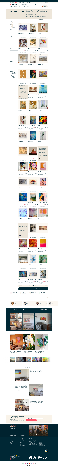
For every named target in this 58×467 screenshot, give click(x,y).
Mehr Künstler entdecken (44, 297)
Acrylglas (27, 16)
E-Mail (45, 6)
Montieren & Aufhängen (13, 435)
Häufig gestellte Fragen (13, 433)
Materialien (23, 6)
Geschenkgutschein (23, 435)
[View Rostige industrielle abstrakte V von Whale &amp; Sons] (15, 317)
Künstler (20, 6)
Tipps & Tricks (27, 6)
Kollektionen (15, 6)
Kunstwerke (11, 6)
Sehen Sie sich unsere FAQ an (24, 98)
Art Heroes (40, 438)
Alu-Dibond (30, 16)
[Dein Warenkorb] (47, 4)
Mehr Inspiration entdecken (43, 309)
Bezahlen (12, 434)
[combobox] (27, 4)
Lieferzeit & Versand (23, 434)
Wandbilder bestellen (23, 433)
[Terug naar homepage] (13, 4)
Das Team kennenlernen (33, 434)
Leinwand (45, 15)
